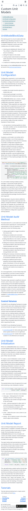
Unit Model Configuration (9, 19)
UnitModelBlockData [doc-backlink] (12, 35)
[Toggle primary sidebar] (2, 5)
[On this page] (25, 2)
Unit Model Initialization (9, 25)
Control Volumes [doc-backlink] (9, 301)
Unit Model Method (9, 21)
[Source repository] (13, 5)
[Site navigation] (2, 2)
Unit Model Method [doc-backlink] (10, 218)
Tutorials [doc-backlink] (5, 487)
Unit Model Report (7, 27)
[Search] (23, 5)
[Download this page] (16, 5)
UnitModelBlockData (8, 17)
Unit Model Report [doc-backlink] (11, 423)
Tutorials (5, 29)
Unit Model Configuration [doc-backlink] (8, 74)
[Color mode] (21, 5)
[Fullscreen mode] (18, 5)
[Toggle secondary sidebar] (26, 5)
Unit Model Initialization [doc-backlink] (8, 342)
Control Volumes (9, 23)
